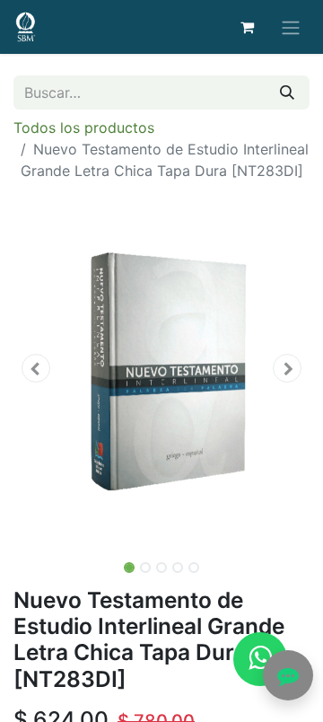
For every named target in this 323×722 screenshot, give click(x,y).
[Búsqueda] (287, 92)
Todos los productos (83, 127)
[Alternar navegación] (291, 27)
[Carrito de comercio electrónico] (247, 27)
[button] (35, 368)
